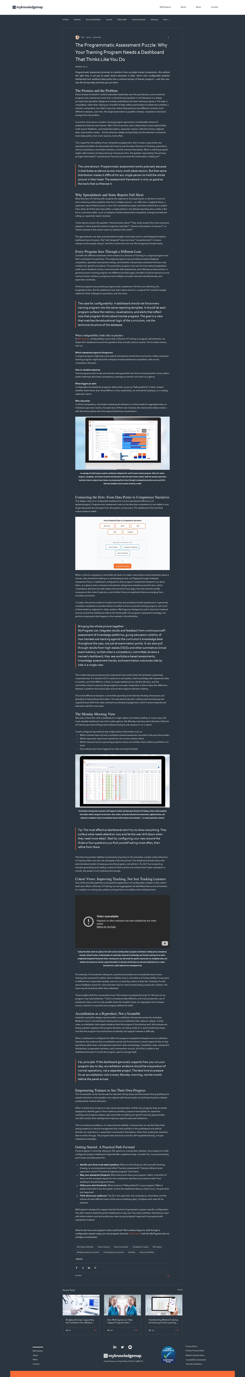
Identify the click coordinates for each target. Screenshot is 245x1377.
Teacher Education (138, 20)
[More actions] (168, 37)
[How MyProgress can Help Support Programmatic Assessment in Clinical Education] (122, 1305)
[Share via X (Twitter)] (83, 1268)
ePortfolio (131, 1252)
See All (179, 1290)
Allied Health (122, 20)
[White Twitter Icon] (122, 1347)
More (165, 20)
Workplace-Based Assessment (88, 1252)
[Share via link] (95, 1268)
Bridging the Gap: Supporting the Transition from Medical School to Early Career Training (80, 1321)
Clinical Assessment (121, 1247)
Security (109, 20)
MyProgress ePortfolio (85, 1247)
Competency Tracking (140, 1247)
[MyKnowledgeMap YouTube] (130, 1347)
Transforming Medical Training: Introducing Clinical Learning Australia (164, 1321)
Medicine (77, 20)
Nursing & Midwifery (93, 20)
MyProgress (157, 1247)
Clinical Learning (103, 1247)
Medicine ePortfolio (146, 1252)
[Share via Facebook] (76, 1268)
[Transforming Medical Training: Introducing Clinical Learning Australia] (163, 1305)
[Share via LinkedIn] (89, 1268)
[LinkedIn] (115, 1347)
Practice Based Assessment (113, 1252)
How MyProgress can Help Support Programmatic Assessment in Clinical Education (119, 1321)
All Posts (66, 20)
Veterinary (154, 20)
